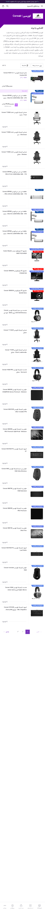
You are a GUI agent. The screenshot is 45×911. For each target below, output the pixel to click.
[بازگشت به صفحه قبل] (41, 6)
